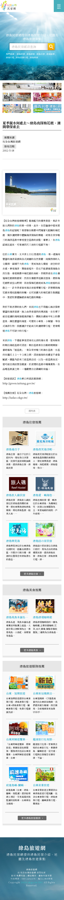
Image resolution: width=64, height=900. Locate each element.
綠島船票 (50, 53)
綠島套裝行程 (22, 57)
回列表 (32, 411)
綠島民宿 (21, 53)
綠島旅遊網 (8, 6)
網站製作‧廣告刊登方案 (39, 875)
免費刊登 (20, 875)
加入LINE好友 (45, 878)
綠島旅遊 (31, 53)
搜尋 (51, 46)
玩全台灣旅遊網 (28, 872)
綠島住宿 (41, 53)
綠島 (17, 225)
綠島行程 (10, 57)
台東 (9, 254)
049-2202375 (29, 878)
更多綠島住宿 (32, 573)
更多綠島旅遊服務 (32, 818)
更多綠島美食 (32, 650)
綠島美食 (34, 57)
